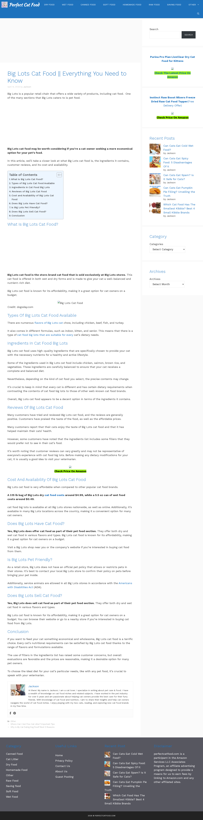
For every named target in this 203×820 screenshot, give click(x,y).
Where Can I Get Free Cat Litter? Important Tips (33, 724)
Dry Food (49, 4)
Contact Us (62, 766)
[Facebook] (10, 713)
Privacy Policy (64, 760)
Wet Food (67, 4)
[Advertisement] (70, 40)
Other (192, 4)
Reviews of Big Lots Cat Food (29, 191)
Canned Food (88, 4)
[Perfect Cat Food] (4, 4)
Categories (156, 244)
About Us (61, 771)
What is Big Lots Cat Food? (27, 179)
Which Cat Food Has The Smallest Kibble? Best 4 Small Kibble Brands (179, 208)
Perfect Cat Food (24, 4)
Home (59, 755)
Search (154, 29)
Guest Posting (64, 776)
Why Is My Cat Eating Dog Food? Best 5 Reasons (33, 727)
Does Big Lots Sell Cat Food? (29, 211)
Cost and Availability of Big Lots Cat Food (33, 197)
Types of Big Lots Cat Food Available (33, 183)
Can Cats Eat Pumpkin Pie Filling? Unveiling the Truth (179, 191)
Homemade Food (132, 4)
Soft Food (109, 4)
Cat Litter (12, 759)
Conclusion (18, 215)
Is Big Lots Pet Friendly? (25, 207)
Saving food (174, 4)
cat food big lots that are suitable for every (45, 334)
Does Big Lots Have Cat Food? (30, 203)
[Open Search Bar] (198, 13)
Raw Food (154, 4)
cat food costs (54, 495)
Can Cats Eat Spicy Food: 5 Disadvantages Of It (177, 162)
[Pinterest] (14, 713)
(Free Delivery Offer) (172, 101)
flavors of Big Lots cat (48, 322)
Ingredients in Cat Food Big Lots (31, 187)
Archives (155, 278)
